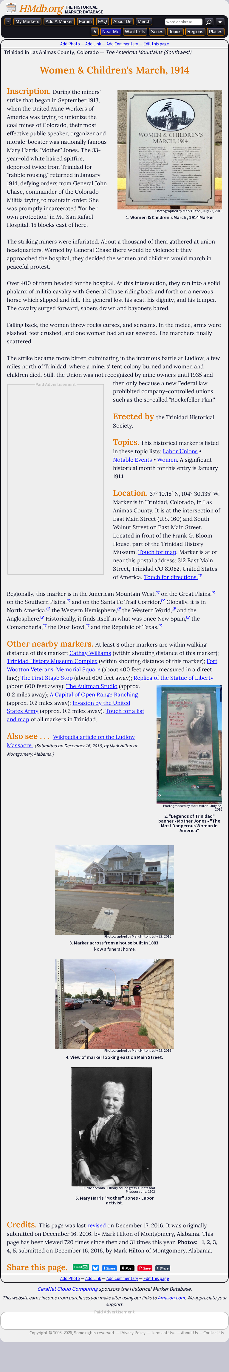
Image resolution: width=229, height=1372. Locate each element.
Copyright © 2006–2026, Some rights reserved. (72, 1333)
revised (96, 1225)
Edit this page (156, 44)
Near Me (110, 31)
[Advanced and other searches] (220, 22)
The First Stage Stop (47, 677)
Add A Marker (59, 21)
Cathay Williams (90, 652)
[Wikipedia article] (158, 593)
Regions (195, 31)
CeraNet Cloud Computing (67, 1289)
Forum (85, 21)
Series (157, 31)
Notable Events (132, 459)
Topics (175, 31)
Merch (144, 21)
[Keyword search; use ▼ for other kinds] (209, 22)
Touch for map (157, 551)
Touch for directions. (171, 577)
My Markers (27, 21)
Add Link (93, 44)
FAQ (102, 21)
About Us (122, 21)
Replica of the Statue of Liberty (173, 677)
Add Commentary (122, 44)
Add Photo (70, 44)
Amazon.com (171, 1297)
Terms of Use (163, 1333)
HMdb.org (40, 8)
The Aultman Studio (91, 686)
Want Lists (135, 31)
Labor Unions (180, 451)
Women (167, 459)
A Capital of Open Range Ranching (94, 694)
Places (215, 31)
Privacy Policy (133, 1333)
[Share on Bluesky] (95, 1268)
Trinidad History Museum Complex (52, 660)
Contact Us (213, 1333)
